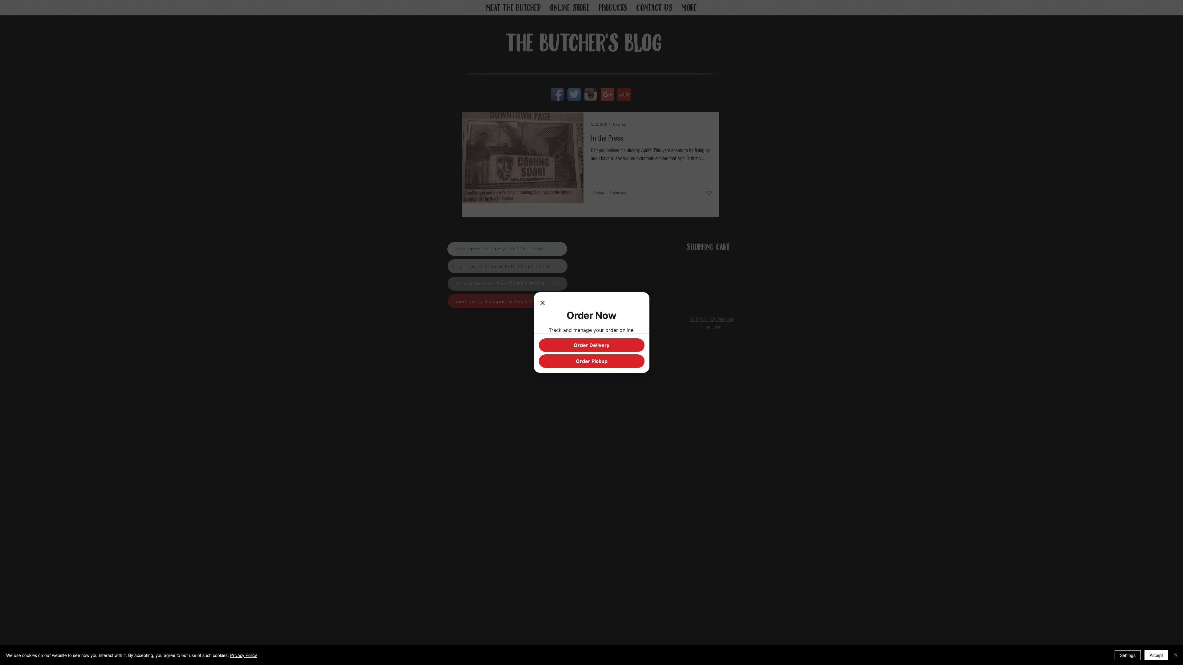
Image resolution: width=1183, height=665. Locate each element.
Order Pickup (592, 361)
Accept (1156, 655)
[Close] (542, 303)
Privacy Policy (243, 655)
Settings (1128, 655)
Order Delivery (591, 345)
